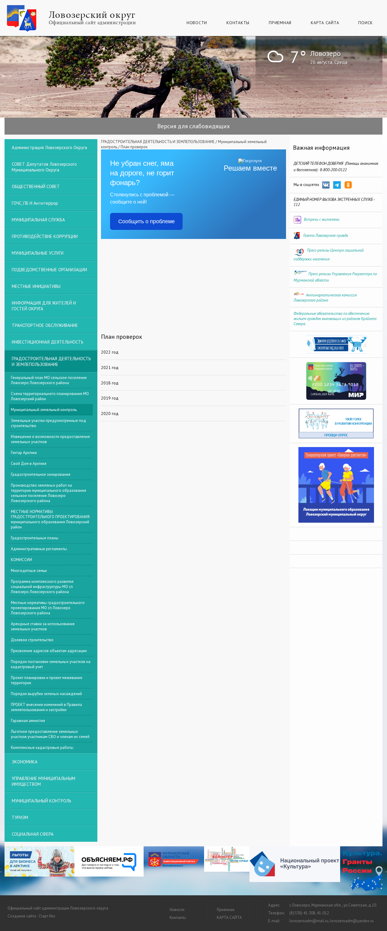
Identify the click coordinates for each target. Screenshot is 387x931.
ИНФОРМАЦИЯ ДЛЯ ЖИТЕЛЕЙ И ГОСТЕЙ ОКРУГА (44, 306)
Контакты (237, 22)
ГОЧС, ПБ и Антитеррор (35, 203)
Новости (197, 22)
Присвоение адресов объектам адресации (49, 650)
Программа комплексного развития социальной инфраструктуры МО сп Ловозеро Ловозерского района (42, 586)
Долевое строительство (32, 639)
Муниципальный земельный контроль (44, 409)
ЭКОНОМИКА (24, 762)
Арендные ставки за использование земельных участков (43, 626)
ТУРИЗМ (20, 817)
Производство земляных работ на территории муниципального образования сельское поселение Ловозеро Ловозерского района (48, 493)
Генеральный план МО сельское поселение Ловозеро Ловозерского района (49, 380)
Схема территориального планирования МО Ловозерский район (50, 396)
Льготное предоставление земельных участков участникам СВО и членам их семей (50, 734)
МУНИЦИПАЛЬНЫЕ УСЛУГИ (37, 253)
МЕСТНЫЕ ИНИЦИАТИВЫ (36, 286)
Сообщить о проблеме (146, 221)
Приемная (280, 22)
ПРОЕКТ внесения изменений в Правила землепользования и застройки (46, 707)
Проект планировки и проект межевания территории (46, 680)
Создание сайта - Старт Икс (31, 916)
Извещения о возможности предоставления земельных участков (50, 439)
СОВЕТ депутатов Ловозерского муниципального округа (44, 167)
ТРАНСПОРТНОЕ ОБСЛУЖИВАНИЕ (45, 325)
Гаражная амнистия (28, 720)
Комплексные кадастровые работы (42, 747)
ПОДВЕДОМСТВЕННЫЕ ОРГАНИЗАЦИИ (49, 270)
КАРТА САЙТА (325, 22)
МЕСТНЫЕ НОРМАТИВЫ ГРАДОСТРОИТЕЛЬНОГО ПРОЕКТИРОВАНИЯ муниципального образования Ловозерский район (50, 519)
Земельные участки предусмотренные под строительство (48, 423)
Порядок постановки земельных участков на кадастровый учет (50, 664)
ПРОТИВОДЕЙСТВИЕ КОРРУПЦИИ (45, 236)
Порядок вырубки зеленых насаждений (46, 693)
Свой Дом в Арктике (29, 463)
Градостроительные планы (34, 538)
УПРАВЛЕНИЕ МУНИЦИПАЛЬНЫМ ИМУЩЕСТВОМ (43, 781)
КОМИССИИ (21, 559)
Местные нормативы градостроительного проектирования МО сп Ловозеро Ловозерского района (48, 608)
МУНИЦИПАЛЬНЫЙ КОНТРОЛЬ (41, 801)
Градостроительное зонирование (40, 474)
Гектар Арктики (24, 452)
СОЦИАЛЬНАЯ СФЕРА (33, 834)
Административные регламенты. (39, 548)
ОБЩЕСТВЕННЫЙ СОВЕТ (36, 186)
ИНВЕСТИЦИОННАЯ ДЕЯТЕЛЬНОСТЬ (47, 342)
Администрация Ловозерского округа (49, 147)
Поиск (365, 22)
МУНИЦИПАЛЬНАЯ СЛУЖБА (38, 220)
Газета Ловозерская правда (325, 235)
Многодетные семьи (29, 570)
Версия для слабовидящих (193, 126)
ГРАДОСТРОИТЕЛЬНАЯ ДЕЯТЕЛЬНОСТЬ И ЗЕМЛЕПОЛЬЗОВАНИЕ (158, 141)
